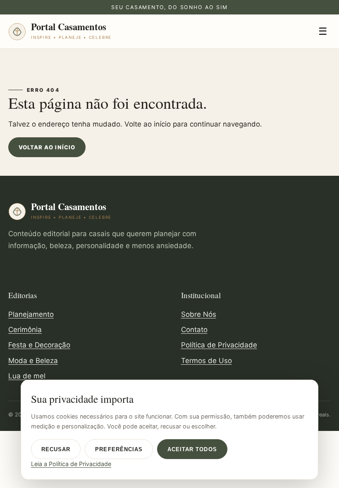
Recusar (55, 449)
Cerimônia (25, 329)
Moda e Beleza (33, 360)
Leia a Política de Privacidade (71, 463)
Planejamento (31, 314)
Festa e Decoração (39, 345)
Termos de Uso (206, 360)
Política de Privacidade (219, 345)
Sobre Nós (198, 314)
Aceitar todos (192, 449)
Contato (194, 329)
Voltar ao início (47, 147)
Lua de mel (26, 376)
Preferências (119, 449)
